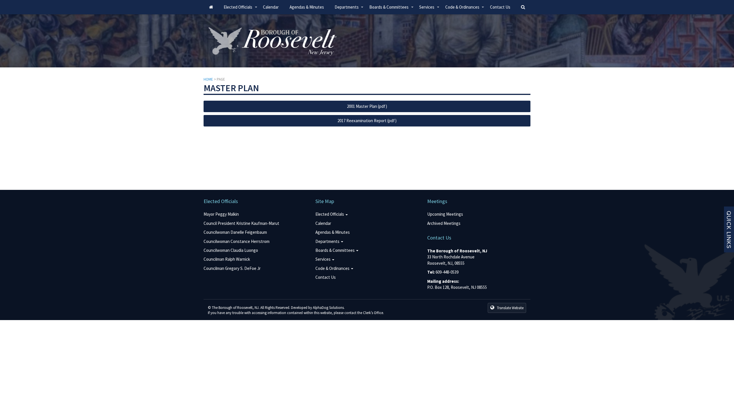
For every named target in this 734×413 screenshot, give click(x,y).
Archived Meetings (443, 223)
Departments (349, 9)
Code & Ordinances (465, 9)
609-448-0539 (447, 272)
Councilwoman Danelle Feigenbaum (235, 232)
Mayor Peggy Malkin (221, 214)
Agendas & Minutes (307, 7)
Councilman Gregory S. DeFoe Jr (232, 268)
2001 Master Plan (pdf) (367, 106)
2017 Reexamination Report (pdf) (367, 120)
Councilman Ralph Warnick (227, 259)
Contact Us (500, 7)
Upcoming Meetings (445, 214)
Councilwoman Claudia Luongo (231, 250)
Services (429, 9)
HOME (208, 79)
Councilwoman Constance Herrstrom (237, 241)
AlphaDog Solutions (328, 307)
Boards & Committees (391, 9)
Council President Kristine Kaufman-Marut (241, 223)
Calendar (271, 7)
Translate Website (510, 307)
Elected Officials (240, 9)
